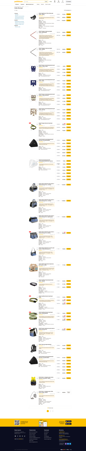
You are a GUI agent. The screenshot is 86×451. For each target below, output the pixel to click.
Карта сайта (31, 440)
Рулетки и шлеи (17, 26)
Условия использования (33, 439)
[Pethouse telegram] (22, 436)
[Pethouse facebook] (18, 436)
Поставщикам (46, 436)
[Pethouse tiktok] (25, 436)
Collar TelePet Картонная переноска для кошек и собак (46, 264)
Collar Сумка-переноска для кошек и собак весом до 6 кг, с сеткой (46, 200)
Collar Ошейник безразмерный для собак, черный (46, 280)
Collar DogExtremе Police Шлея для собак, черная (46, 14)
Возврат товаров (32, 434)
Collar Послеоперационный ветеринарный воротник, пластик (46, 160)
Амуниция (16, 14)
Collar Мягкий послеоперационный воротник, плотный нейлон (46, 140)
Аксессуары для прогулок (19, 17)
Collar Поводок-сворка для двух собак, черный (45, 49)
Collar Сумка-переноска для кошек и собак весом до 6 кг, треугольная (46, 216)
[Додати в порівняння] (37, 14)
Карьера (45, 434)
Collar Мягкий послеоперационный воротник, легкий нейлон (46, 357)
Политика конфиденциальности (34, 437)
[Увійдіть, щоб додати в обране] (37, 13)
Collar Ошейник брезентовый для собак (46, 297)
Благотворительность (48, 437)
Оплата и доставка (32, 433)
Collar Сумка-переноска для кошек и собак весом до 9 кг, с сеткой (46, 184)
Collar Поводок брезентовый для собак (45, 124)
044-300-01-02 (61, 435)
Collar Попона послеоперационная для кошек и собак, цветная (47, 95)
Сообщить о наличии (68, 392)
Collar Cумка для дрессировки (45, 344)
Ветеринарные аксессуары (19, 18)
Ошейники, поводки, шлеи (19, 24)
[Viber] (66, 444)
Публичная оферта (32, 436)
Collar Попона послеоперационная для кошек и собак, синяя (47, 66)
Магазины (46, 433)
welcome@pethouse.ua (63, 439)
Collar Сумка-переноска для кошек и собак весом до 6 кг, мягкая (46, 232)
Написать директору (47, 439)
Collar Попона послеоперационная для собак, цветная (47, 109)
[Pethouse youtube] (15, 436)
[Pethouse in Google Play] (68, 421)
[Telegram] (70, 444)
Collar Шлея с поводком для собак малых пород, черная (46, 392)
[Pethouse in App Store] (68, 424)
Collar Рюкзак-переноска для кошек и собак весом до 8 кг (47, 329)
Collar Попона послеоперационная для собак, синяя (47, 80)
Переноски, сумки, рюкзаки (19, 16)
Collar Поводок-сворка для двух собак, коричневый (45, 32)
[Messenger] (68, 444)
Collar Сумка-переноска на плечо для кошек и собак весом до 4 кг (46, 248)
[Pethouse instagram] (20, 436)
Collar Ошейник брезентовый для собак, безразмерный (46, 313)
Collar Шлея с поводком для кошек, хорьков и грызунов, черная (46, 378)
